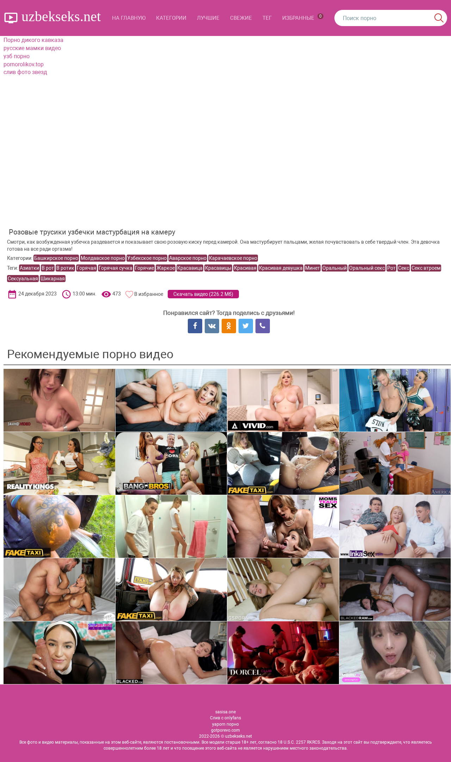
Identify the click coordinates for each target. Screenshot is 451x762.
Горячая (86, 268)
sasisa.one (225, 711)
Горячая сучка (115, 268)
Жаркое (165, 268)
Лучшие (208, 18)
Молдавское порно (103, 258)
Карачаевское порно (233, 258)
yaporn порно (225, 724)
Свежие (241, 18)
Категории (171, 18)
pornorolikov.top (24, 64)
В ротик (65, 268)
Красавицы (218, 268)
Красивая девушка (281, 268)
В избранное (148, 294)
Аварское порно (187, 258)
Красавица (190, 268)
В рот (48, 268)
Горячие (144, 268)
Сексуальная (23, 278)
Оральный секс (367, 268)
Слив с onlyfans (225, 717)
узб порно (17, 56)
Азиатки (29, 268)
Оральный (334, 268)
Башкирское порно (56, 258)
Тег (267, 18)
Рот (391, 268)
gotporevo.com (225, 730)
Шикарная (53, 278)
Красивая (245, 268)
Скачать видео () (203, 294)
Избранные (302, 17)
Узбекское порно (147, 258)
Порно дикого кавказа (33, 40)
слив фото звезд (25, 72)
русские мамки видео (32, 48)
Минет (312, 268)
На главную (129, 18)
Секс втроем (426, 268)
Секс (403, 268)
